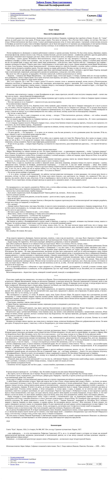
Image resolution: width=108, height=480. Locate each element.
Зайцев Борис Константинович (54, 2)
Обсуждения (60, 9)
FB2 (99, 15)
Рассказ (12, 20)
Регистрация (35, 9)
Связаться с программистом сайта (54, 469)
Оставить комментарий (17, 13)
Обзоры (77, 9)
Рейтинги (51, 9)
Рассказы (22, 20)
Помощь (85, 9)
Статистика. (31, 18)
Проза (17, 20)
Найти (44, 9)
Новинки (70, 9)
